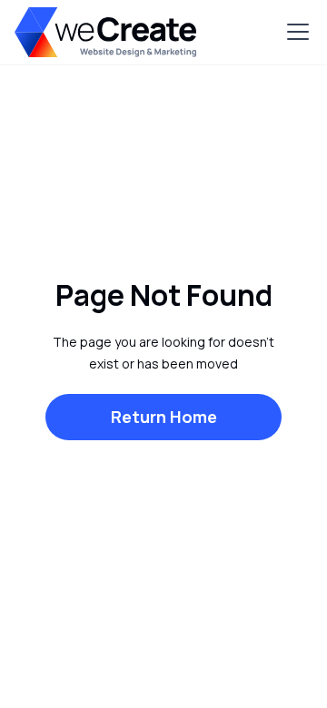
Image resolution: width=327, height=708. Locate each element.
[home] (105, 32)
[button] (294, 32)
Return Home (164, 417)
